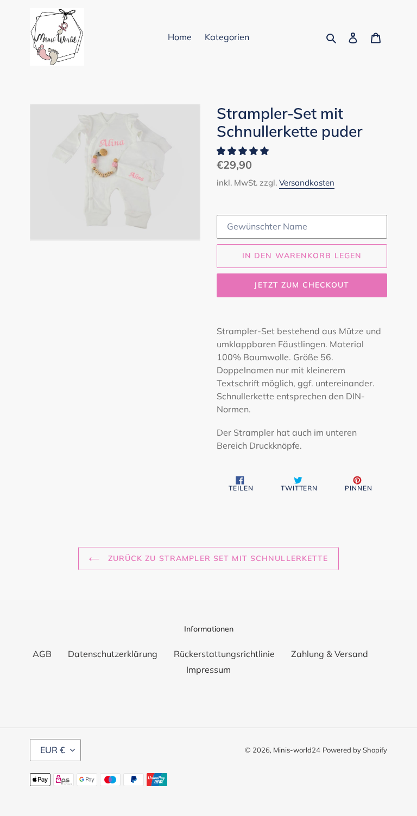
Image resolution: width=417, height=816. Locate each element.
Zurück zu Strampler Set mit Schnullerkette (216, 558)
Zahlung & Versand (329, 653)
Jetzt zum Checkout (301, 285)
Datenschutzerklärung (112, 653)
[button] (244, 150)
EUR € (52, 749)
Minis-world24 (296, 749)
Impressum (208, 669)
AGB (42, 653)
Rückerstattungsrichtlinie (224, 653)
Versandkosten (306, 182)
